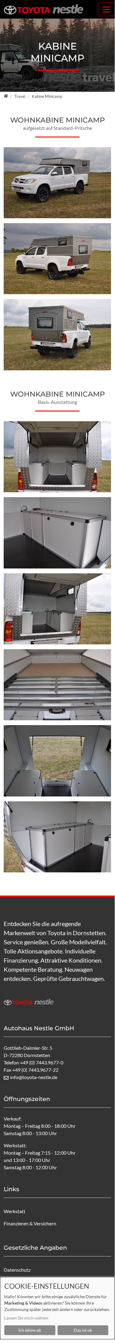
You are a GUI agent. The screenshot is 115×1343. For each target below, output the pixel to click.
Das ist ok (83, 1330)
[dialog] (57, 1308)
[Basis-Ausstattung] (57, 532)
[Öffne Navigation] (106, 9)
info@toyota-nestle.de (33, 1077)
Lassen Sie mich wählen (26, 1317)
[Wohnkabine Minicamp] (57, 258)
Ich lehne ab (29, 1330)
